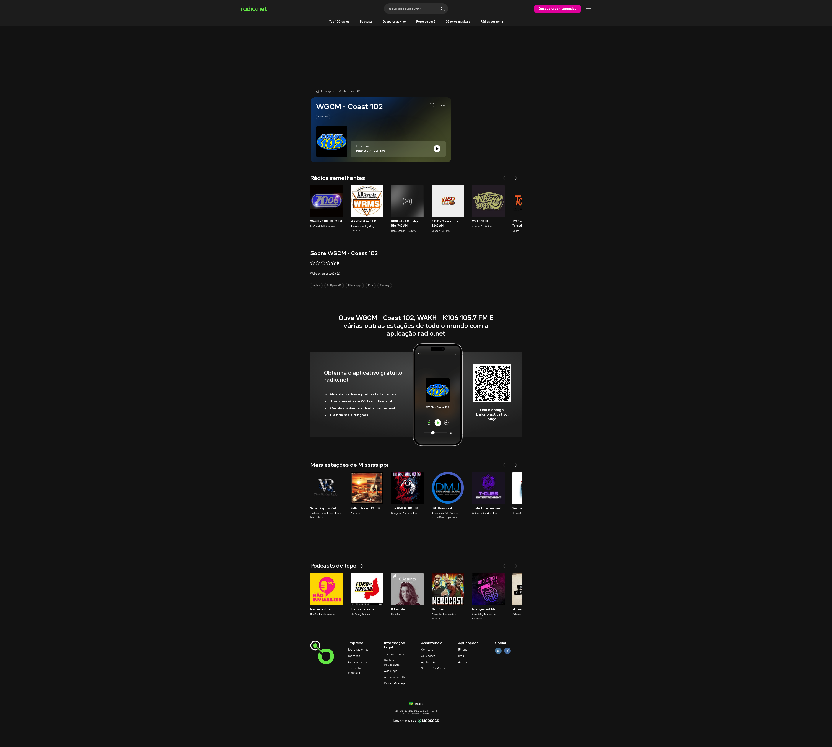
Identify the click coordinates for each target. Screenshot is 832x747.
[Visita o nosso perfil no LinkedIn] (498, 651)
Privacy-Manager (395, 683)
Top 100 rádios (339, 21)
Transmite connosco (354, 670)
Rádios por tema (492, 21)
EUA (370, 285)
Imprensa (353, 655)
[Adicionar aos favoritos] (432, 105)
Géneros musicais (458, 21)
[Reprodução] (437, 148)
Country (323, 117)
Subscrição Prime (433, 668)
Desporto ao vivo (394, 21)
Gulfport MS (334, 285)
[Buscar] (442, 8)
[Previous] (504, 176)
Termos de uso (394, 654)
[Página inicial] (317, 91)
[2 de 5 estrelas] (317, 263)
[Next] (516, 176)
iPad (461, 655)
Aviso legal (391, 671)
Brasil (418, 703)
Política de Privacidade (392, 662)
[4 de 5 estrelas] (328, 263)
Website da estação (323, 273)
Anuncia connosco (359, 662)
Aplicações (428, 655)
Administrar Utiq (395, 677)
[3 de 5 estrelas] (323, 263)
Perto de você (425, 21)
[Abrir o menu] (588, 8)
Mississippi (354, 285)
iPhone (462, 649)
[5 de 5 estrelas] (333, 263)
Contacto (427, 649)
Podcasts (366, 21)
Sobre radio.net (357, 649)
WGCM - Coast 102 (370, 151)
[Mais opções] (443, 105)
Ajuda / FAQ (429, 662)
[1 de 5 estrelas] (312, 263)
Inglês (316, 285)
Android (463, 662)
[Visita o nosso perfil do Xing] (507, 651)
